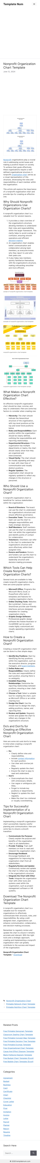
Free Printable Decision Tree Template (19, 1041)
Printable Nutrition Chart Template (20, 1007)
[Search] (33, 1153)
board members (28, 666)
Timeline (6, 1135)
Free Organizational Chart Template (18, 1048)
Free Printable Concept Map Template (19, 1038)
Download (18, 955)
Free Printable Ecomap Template (17, 1045)
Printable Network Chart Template (20, 1004)
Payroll (6, 1122)
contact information (26, 758)
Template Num (13, 4)
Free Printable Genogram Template (18, 1031)
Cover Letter (8, 1101)
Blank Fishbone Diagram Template (17, 1055)
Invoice (6, 1115)
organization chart (19, 174)
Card (5, 1088)
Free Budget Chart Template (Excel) (18, 1058)
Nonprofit (7, 160)
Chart (5, 1095)
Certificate (7, 1091)
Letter (5, 1118)
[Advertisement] (20, 34)
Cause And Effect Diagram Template (18, 1051)
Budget (6, 1081)
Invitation (7, 1112)
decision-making (16, 240)
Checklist (7, 1098)
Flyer (5, 1108)
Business (7, 1085)
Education (7, 1105)
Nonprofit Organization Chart (18, 1001)
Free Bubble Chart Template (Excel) (18, 1061)
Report (6, 1129)
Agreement (8, 1078)
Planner (6, 1125)
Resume (6, 1132)
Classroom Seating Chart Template (18, 1034)
